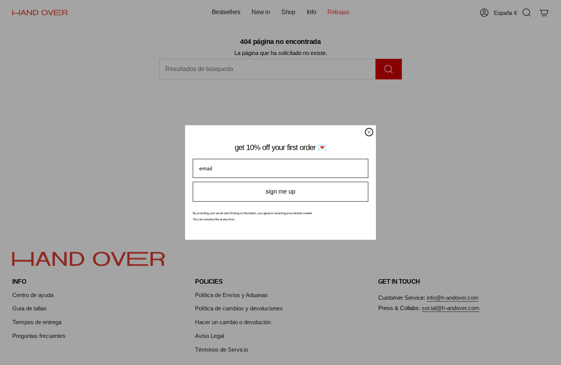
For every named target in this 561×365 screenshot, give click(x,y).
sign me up (280, 191)
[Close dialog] (369, 132)
